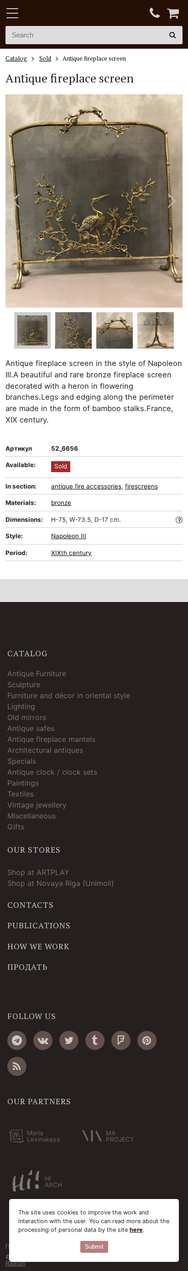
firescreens (141, 486)
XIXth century (71, 552)
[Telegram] (16, 1040)
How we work (38, 946)
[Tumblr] (94, 1040)
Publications (39, 925)
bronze (61, 502)
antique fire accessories (86, 486)
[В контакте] (42, 1040)
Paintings (23, 782)
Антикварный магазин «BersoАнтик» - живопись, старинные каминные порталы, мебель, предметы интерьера (62, 14)
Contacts (30, 905)
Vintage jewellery (37, 804)
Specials (21, 761)
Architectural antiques (45, 750)
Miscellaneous (31, 815)
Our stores (34, 850)
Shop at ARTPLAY (38, 872)
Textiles (20, 793)
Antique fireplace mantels (51, 739)
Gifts (15, 826)
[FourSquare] (121, 1040)
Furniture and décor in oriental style (68, 695)
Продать (27, 967)
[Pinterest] (147, 1040)
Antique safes (30, 728)
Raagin (15, 1263)
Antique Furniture (36, 673)
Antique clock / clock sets (52, 772)
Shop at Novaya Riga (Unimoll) (60, 883)
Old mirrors (26, 717)
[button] (172, 201)
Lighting (21, 706)
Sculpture (23, 684)
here (136, 1229)
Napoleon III (68, 536)
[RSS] (16, 1066)
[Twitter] (68, 1040)
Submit (94, 1246)
